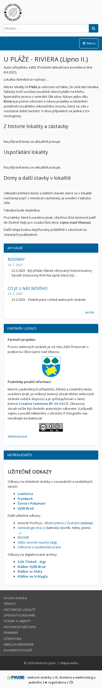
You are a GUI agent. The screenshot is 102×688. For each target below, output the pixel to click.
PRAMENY (11, 632)
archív (89, 312)
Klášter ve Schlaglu (33, 576)
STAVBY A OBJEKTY (17, 621)
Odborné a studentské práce (39, 547)
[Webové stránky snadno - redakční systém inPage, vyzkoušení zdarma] (16, 677)
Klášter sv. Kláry (30, 571)
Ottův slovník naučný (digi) (37, 542)
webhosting (84, 677)
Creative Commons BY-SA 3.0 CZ (43, 403)
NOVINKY (16, 259)
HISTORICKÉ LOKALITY (20, 609)
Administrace (17, 436)
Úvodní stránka (15, 598)
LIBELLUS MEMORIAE (19, 644)
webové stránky (39, 677)
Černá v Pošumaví (31, 503)
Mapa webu (69, 663)
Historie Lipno (45, 663)
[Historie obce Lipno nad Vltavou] (51, 12)
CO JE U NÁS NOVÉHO (28, 288)
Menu (91, 43)
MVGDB (23, 537)
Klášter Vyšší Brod (32, 566)
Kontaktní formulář (18, 650)
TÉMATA (10, 603)
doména (65, 677)
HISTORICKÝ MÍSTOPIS (20, 627)
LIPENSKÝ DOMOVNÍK (19, 615)
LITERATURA (12, 638)
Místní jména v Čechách (69, 523)
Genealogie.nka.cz (32, 527)
